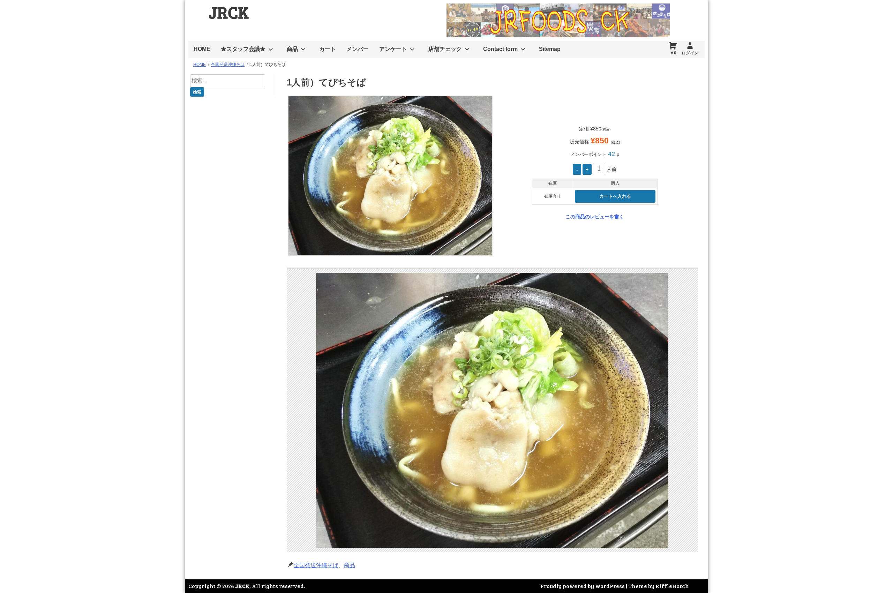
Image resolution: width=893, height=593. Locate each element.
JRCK (229, 11)
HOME (202, 49)
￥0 (673, 53)
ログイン (690, 53)
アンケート (393, 49)
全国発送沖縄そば (316, 565)
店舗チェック (445, 49)
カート (327, 49)
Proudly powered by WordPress (582, 586)
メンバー (357, 49)
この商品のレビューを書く (594, 216)
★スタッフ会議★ (243, 49)
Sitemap (550, 49)
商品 (292, 49)
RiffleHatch (672, 586)
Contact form (500, 49)
